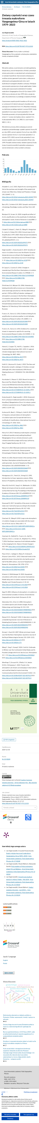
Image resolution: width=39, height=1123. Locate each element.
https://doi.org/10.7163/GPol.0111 (13, 511)
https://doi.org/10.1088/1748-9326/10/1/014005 (18, 336)
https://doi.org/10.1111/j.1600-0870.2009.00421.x (18, 526)
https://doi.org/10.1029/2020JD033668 (15, 468)
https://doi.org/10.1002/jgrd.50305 (13, 567)
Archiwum (17, 7)
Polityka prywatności (30, 1092)
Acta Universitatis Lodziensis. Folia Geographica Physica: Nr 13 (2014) (20, 871)
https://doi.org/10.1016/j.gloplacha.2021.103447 (17, 197)
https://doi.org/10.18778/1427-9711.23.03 (19, 46)
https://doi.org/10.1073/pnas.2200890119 (15, 496)
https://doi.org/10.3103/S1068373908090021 (17, 610)
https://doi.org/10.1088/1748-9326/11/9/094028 (18, 275)
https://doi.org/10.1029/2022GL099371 (15, 242)
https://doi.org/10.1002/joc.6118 (16, 260)
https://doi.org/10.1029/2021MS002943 (15, 625)
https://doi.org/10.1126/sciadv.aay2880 (16, 222)
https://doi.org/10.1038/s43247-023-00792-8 (16, 675)
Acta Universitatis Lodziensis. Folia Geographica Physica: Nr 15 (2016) (20, 882)
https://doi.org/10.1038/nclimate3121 (18, 549)
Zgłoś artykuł (9, 973)
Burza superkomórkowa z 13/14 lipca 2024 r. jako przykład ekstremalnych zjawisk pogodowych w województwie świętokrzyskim (19, 1034)
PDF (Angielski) (9, 740)
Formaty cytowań (9, 807)
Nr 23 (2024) (26, 7)
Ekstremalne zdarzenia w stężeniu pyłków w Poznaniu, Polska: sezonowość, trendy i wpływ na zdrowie (19, 1017)
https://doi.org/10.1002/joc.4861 (12, 425)
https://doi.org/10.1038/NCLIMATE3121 (22, 546)
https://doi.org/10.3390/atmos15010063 (21, 655)
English (5, 960)
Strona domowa (6, 7)
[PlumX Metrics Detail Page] (6, 835)
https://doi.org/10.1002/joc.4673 (12, 357)
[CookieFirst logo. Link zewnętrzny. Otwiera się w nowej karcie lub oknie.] (2, 1094)
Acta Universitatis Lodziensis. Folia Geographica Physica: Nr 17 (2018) (20, 858)
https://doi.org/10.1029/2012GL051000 (15, 321)
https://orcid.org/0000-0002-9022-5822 (14, 40)
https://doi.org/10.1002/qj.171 (12, 640)
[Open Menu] (2, 2)
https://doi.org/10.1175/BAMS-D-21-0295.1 (16, 390)
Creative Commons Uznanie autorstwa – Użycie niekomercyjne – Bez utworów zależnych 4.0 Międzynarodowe (19, 782)
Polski (5, 963)
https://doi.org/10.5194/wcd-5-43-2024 (15, 585)
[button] (5, 1092)
